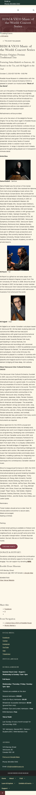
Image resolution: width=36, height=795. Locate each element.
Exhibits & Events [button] (25, 783)
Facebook (6, 637)
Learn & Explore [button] (7, 783)
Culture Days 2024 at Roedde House (18, 623)
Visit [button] (21, 778)
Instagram (6, 644)
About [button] (11, 778)
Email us (7, 1)
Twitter (5, 641)
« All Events (4, 36)
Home (4, 778)
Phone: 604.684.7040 (12, 4)
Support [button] (5, 788)
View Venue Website (7, 580)
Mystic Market (10, 625)
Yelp (4, 651)
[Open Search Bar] (33, 10)
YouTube (6, 647)
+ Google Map (28, 573)
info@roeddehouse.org (15, 766)
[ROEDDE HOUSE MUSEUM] (3, 10)
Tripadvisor (6, 654)
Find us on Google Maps (11, 757)
